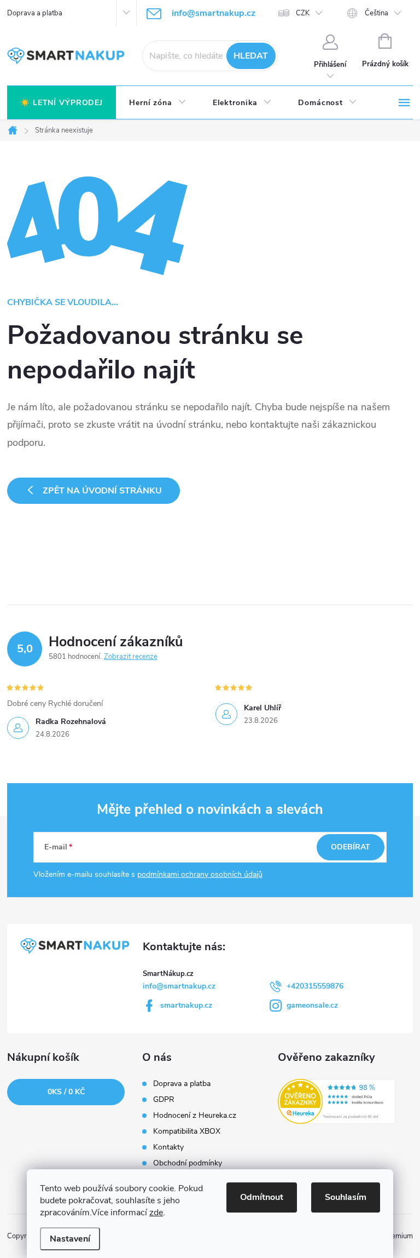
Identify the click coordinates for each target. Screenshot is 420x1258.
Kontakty (168, 1147)
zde (156, 1213)
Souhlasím (345, 1197)
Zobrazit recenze (131, 657)
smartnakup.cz (186, 1005)
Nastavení (70, 1239)
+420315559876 (315, 986)
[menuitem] (61, 103)
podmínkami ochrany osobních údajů (199, 874)
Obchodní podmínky (187, 1163)
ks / (66, 1092)
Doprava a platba (34, 13)
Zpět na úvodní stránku (102, 491)
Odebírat (350, 847)
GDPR (163, 1099)
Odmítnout (261, 1197)
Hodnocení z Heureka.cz (194, 1115)
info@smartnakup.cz (179, 986)
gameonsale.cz (312, 1005)
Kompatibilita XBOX (186, 1131)
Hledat (251, 56)
